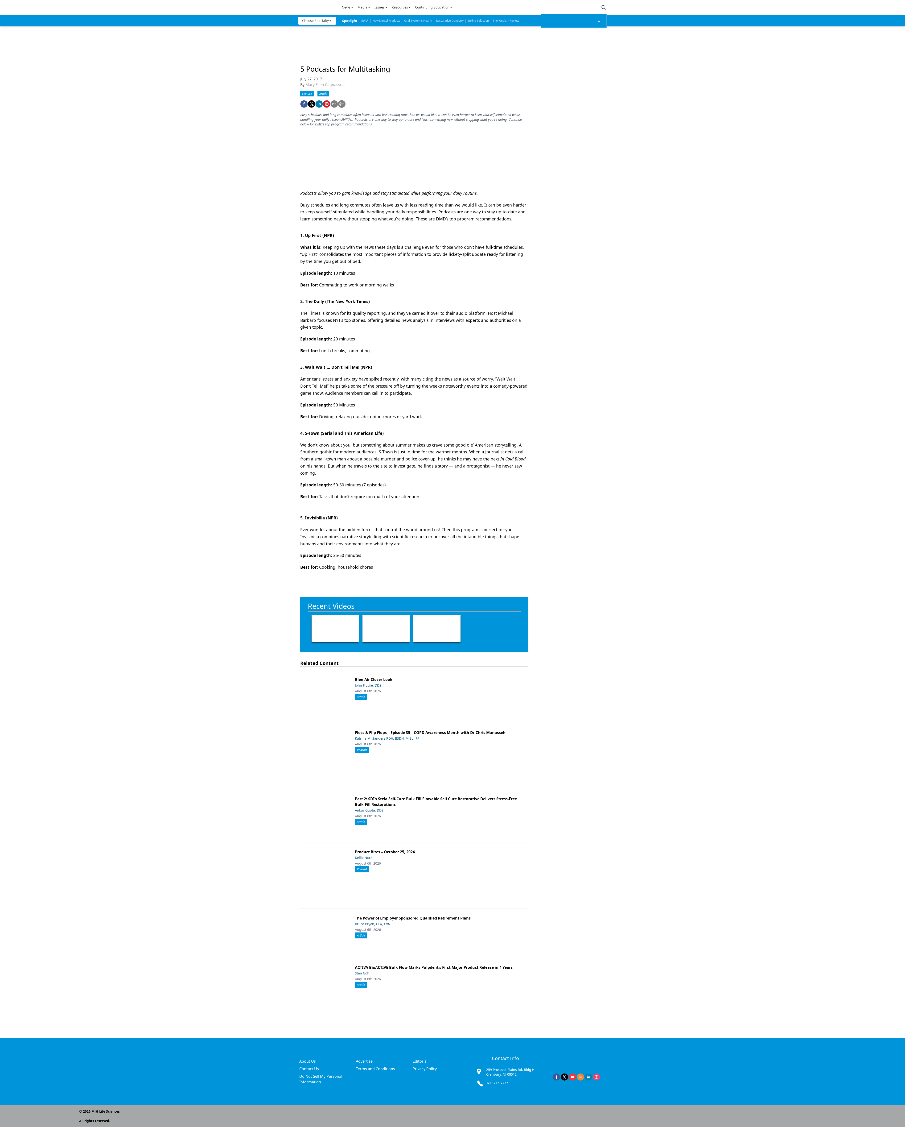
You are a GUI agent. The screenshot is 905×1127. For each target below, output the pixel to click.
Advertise (364, 1061)
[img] (317, 7)
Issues (379, 7)
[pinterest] (326, 104)
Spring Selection (478, 21)
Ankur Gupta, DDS (369, 810)
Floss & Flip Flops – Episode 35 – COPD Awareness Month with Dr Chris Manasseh (430, 732)
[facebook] (304, 104)
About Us (307, 1061)
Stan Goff (362, 973)
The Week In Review (506, 21)
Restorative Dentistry (450, 21)
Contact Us (309, 1068)
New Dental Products (386, 21)
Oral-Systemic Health (418, 21)
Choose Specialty (315, 20)
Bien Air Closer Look (373, 679)
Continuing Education (432, 7)
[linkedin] (319, 104)
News (346, 7)
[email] (334, 104)
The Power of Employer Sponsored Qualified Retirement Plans (413, 918)
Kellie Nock (363, 857)
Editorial (420, 1061)
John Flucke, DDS (368, 685)
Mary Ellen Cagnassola (325, 84)
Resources (400, 7)
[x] (564, 1077)
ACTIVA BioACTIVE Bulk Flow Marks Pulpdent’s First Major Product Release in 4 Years (434, 967)
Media (362, 7)
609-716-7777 (497, 1083)
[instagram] (596, 1077)
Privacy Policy (425, 1068)
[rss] (580, 1077)
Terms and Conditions (375, 1068)
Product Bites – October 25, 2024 (385, 851)
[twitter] (311, 104)
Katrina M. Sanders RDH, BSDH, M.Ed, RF (387, 738)
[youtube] (572, 1077)
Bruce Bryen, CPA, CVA (372, 924)
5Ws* (365, 21)
